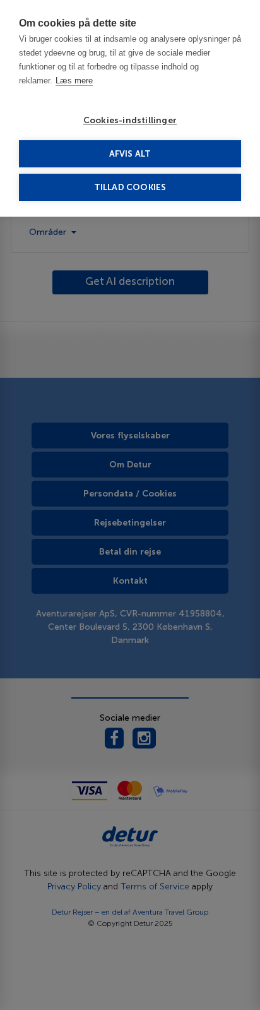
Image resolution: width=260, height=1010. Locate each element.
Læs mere (74, 80)
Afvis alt (130, 153)
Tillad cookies (130, 187)
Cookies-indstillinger (130, 120)
